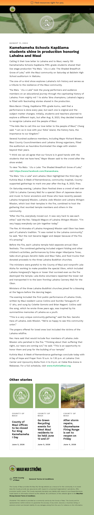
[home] (25, 9)
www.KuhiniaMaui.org (59, 365)
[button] (90, 9)
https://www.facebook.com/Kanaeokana (36, 171)
